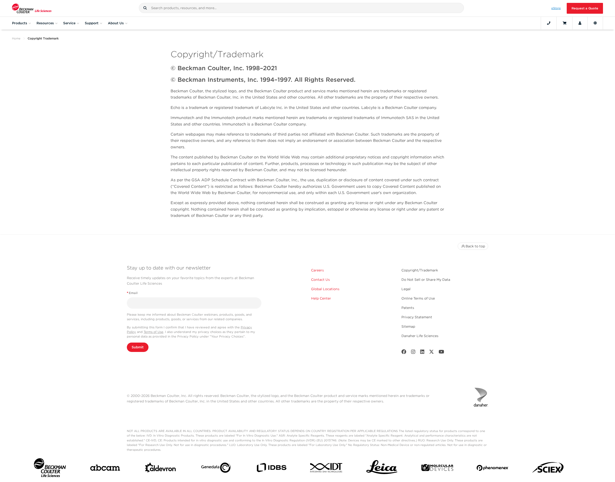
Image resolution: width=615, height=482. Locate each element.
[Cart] (564, 23)
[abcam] (105, 469)
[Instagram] (413, 353)
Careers (317, 270)
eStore (556, 8)
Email (132, 293)
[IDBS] (271, 469)
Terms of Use (153, 332)
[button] (145, 8)
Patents (407, 308)
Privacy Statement (416, 317)
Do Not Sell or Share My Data (425, 280)
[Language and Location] (595, 23)
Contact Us (320, 280)
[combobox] (301, 8)
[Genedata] (216, 469)
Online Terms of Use (418, 298)
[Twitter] (431, 353)
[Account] (579, 23)
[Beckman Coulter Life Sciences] (31, 8)
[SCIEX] (548, 468)
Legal (406, 289)
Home (16, 38)
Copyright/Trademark (419, 270)
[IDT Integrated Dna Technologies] (326, 468)
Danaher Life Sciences (419, 336)
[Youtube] (441, 353)
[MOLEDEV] (437, 468)
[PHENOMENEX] (492, 469)
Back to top (475, 246)
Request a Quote (585, 8)
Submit (138, 347)
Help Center (321, 298)
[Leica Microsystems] (382, 468)
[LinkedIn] (422, 353)
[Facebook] (403, 353)
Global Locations (325, 289)
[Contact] (548, 23)
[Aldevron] (160, 469)
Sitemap (408, 326)
